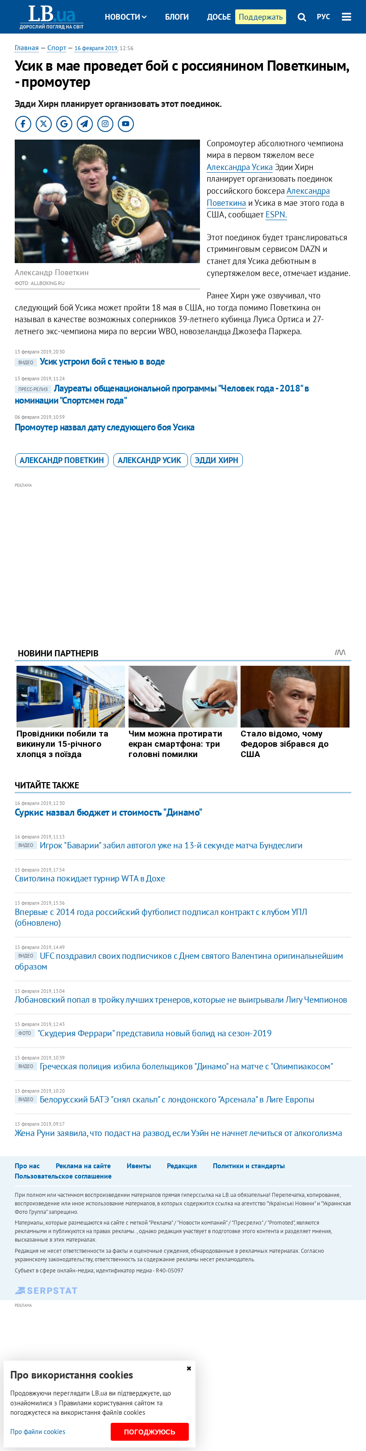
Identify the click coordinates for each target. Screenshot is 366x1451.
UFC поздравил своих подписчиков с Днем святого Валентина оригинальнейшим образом (179, 961)
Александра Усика (240, 167)
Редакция (182, 1165)
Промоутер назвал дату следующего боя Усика (105, 427)
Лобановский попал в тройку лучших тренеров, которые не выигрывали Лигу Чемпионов (181, 999)
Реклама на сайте (83, 1165)
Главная (27, 47)
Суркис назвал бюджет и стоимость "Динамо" (109, 812)
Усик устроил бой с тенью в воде (91, 361)
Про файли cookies (37, 1431)
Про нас (27, 1165)
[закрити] (189, 1368)
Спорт (56, 47)
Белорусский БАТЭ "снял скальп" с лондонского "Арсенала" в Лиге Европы (166, 1099)
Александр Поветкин (62, 460)
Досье (219, 17)
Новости (122, 17)
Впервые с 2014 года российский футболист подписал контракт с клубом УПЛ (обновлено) (161, 917)
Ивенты (139, 1165)
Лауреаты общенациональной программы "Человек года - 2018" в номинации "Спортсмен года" (162, 394)
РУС (323, 16)
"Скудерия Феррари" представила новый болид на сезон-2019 (145, 1033)
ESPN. (276, 214)
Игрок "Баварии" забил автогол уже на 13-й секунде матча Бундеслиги (160, 845)
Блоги (177, 17)
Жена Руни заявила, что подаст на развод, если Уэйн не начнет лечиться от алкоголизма (178, 1133)
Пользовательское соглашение (63, 1175)
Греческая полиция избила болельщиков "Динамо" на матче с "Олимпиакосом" (175, 1066)
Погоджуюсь (149, 1432)
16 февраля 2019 (96, 48)
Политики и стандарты (249, 1165)
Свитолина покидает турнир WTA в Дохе (90, 878)
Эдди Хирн (216, 460)
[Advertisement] (183, 553)
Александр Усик (150, 460)
